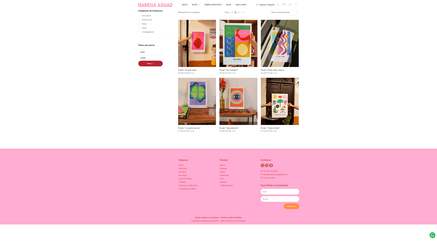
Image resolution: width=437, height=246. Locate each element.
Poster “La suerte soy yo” (189, 128)
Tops (222, 179)
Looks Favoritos (185, 179)
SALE (144, 28)
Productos (183, 168)
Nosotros (182, 172)
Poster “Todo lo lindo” (270, 128)
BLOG (228, 5)
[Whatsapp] (262, 165)
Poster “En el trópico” (228, 70)
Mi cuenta (183, 175)
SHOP (194, 5)
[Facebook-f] (271, 165)
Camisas (223, 168)
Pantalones (224, 175)
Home (181, 165)
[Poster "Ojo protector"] (238, 101)
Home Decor (147, 20)
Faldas (222, 172)
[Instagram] (266, 165)
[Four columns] (239, 12)
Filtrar (149, 63)
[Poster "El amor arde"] (197, 43)
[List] (243, 12)
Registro (271, 5)
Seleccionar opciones (198, 66)
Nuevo (222, 165)
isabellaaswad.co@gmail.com (275, 175)
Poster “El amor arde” (187, 70)
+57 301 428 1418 (270, 171)
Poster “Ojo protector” (229, 128)
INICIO (184, 5)
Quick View (211, 30)
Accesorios (146, 16)
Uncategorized (148, 32)
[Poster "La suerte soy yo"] (197, 101)
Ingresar (263, 5)
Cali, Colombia (269, 178)
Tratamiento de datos (187, 189)
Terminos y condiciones (188, 185)
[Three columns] (235, 12)
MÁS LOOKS (241, 5)
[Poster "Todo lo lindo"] (280, 101)
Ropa (144, 24)
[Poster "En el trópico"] (238, 43)
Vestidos (223, 182)
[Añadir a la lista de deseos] (211, 24)
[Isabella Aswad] (155, 5)
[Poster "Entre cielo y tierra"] (280, 43)
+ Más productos (226, 185)
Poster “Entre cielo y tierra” (272, 70)
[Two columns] (232, 12)
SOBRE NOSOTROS (213, 5)
